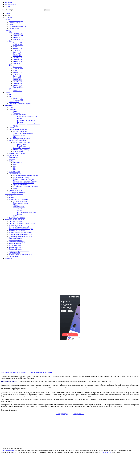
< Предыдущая (62, 414)
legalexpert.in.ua (106, 452)
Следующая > (78, 414)
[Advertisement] (62, 278)
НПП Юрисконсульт (8, 450)
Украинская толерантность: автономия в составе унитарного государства (26, 372)
